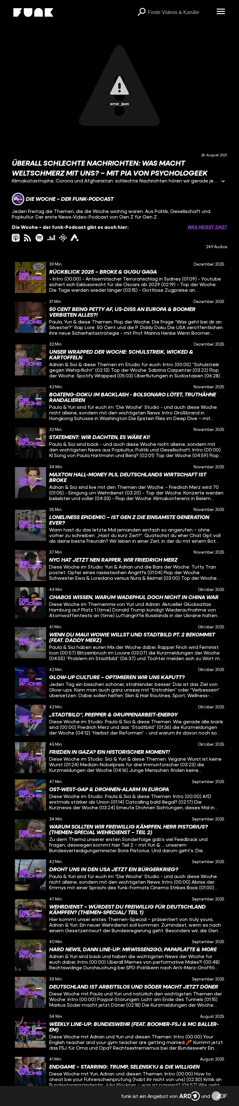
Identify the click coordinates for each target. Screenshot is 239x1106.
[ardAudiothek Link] (74, 238)
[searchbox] (180, 12)
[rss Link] (27, 238)
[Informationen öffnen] (223, 182)
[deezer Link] (51, 238)
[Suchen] (141, 12)
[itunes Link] (16, 238)
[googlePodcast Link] (63, 238)
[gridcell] (119, 277)
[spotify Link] (39, 238)
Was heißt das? (207, 227)
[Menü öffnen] (221, 12)
